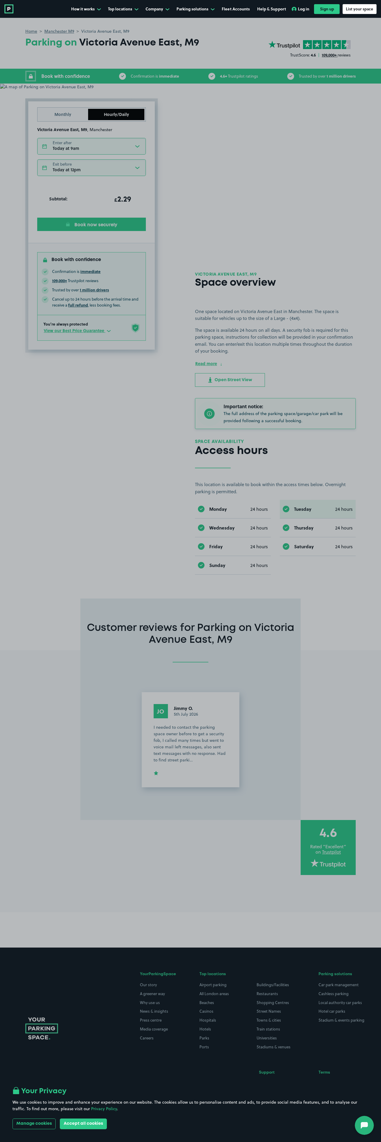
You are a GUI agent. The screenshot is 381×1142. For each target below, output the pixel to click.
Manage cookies (34, 1123)
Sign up (327, 9)
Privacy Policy (104, 1109)
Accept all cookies (83, 1123)
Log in (303, 9)
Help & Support (271, 9)
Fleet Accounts (236, 9)
